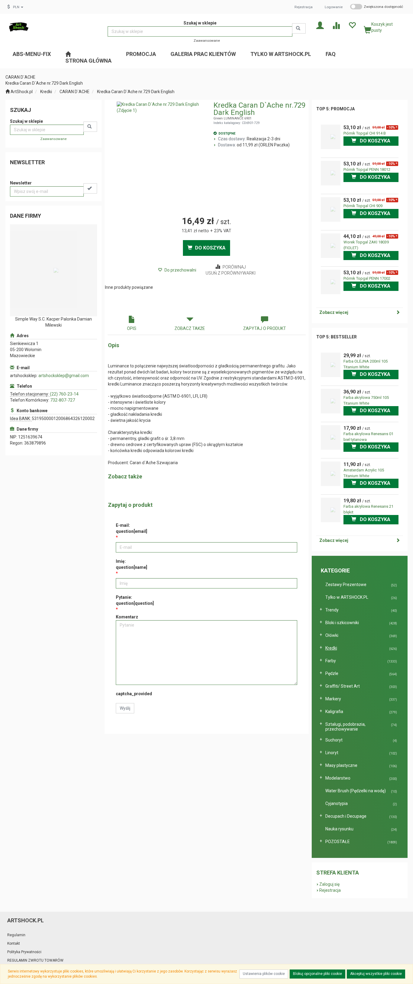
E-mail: (131, 528)
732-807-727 (62, 400)
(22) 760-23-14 (64, 394)
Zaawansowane (206, 40)
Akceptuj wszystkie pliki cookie (376, 974)
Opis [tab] (131, 328)
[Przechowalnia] (352, 24)
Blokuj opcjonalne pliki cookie (317, 974)
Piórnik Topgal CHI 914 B (364, 133)
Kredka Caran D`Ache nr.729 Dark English (135, 91)
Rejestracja (303, 7)
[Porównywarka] (336, 24)
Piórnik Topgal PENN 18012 (366, 169)
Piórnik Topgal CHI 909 (362, 206)
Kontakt (13, 943)
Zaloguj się (329, 884)
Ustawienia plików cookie (264, 974)
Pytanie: (135, 600)
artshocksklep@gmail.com (63, 375)
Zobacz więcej (333, 312)
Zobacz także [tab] (189, 328)
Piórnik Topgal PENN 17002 (366, 278)
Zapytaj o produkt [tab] (264, 328)
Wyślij (125, 708)
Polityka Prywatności (24, 952)
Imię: (131, 564)
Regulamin (16, 935)
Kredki (46, 91)
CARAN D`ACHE (74, 91)
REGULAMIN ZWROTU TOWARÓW (35, 960)
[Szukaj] (299, 28)
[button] (18, 6)
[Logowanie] (320, 24)
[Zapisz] (90, 188)
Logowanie (334, 7)
